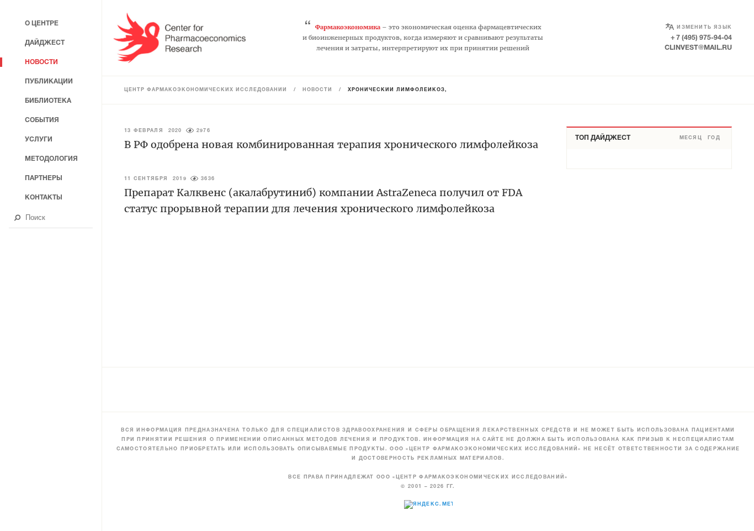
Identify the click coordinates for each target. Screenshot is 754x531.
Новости (317, 90)
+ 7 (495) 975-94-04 (701, 38)
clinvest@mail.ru (698, 48)
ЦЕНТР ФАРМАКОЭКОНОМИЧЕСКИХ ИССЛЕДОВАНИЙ (205, 90)
